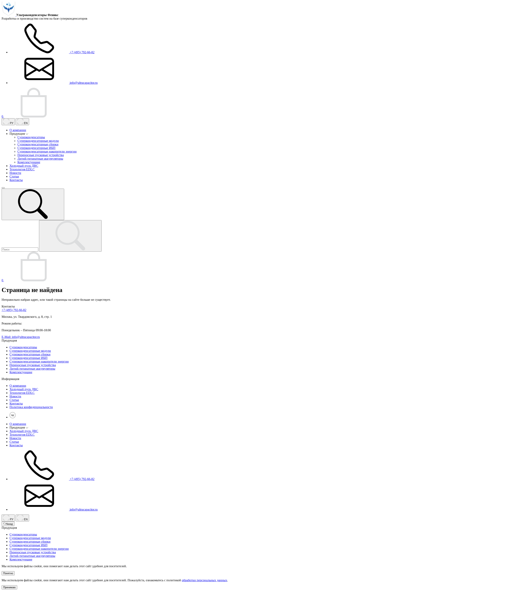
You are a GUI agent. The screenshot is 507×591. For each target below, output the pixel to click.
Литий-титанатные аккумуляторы (40, 158)
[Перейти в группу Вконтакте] (13, 417)
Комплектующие (28, 162)
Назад (9, 523)
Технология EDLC (22, 169)
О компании (18, 130)
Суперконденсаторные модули (38, 140)
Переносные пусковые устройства (40, 155)
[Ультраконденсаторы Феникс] (9, 15)
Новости (15, 173)
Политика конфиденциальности (31, 407)
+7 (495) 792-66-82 (81, 52)
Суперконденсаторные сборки (37, 144)
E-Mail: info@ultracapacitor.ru (21, 337)
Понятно (8, 573)
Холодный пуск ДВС (24, 165)
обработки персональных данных (204, 580)
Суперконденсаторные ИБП (36, 148)
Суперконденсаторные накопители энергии (47, 151)
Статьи (14, 176)
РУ (11, 123)
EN (25, 123)
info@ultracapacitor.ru (83, 82)
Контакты (16, 180)
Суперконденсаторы (31, 137)
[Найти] (70, 236)
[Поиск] (33, 204)
